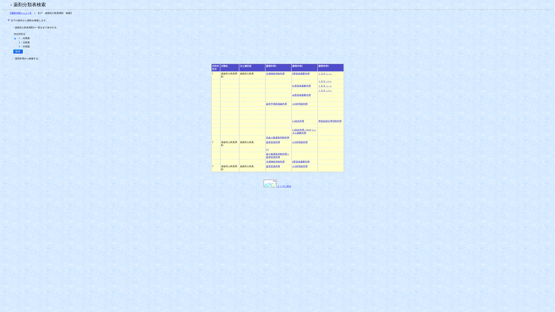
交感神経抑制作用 (275, 73)
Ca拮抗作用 (298, 121)
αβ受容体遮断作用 (301, 95)
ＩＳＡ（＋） (325, 81)
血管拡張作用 (273, 142)
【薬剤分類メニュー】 (20, 13)
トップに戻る (284, 186)
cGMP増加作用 (300, 104)
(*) (267, 149)
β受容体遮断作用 (301, 73)
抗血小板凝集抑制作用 (277, 137)
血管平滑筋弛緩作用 (276, 104)
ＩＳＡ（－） (325, 73)
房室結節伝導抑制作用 (330, 121)
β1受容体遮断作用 (301, 86)
